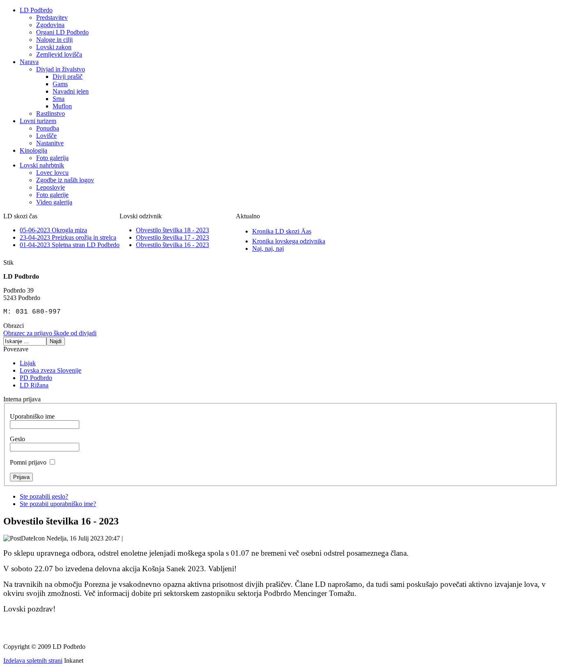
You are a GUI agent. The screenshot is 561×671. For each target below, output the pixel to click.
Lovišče (46, 135)
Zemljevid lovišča (59, 54)
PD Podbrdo (36, 377)
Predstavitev (52, 17)
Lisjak (28, 363)
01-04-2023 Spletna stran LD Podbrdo (70, 244)
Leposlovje (50, 187)
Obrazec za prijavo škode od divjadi (50, 333)
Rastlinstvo (50, 113)
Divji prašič (68, 76)
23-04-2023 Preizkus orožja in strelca (68, 237)
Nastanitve (50, 143)
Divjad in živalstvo (60, 69)
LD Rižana (34, 385)
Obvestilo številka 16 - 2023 (172, 244)
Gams (60, 83)
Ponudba (47, 128)
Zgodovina (50, 24)
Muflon (62, 106)
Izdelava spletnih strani (32, 660)
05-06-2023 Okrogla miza (53, 230)
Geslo (17, 438)
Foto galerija (52, 157)
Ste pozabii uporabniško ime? (58, 503)
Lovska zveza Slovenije (50, 370)
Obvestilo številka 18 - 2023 (172, 230)
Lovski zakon (53, 47)
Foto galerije (52, 194)
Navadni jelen (71, 91)
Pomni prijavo (28, 462)
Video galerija (54, 202)
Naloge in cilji (54, 39)
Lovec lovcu (52, 172)
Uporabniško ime (32, 416)
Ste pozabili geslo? (44, 496)
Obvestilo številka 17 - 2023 (172, 237)
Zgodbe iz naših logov (65, 179)
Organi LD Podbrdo (62, 32)
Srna (58, 98)
